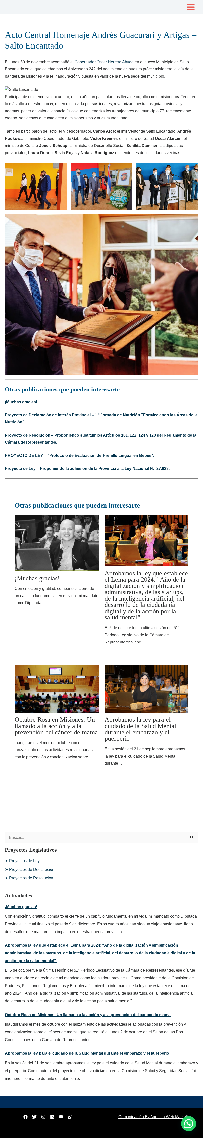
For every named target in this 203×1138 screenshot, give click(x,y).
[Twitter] (34, 1117)
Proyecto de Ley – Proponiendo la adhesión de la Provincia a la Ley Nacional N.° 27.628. (87, 469)
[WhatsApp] (70, 1117)
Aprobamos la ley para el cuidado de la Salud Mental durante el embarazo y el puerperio (140, 729)
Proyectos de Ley (24, 861)
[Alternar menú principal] (191, 7)
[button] (188, 1123)
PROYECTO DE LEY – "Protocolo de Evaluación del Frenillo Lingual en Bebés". (79, 455)
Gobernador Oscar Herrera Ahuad (104, 62)
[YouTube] (61, 1117)
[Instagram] (43, 1117)
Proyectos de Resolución (31, 878)
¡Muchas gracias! (21, 402)
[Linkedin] (52, 1117)
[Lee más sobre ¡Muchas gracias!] (57, 543)
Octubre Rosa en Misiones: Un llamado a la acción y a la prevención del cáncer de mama (56, 726)
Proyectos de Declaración (31, 869)
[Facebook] (25, 1117)
